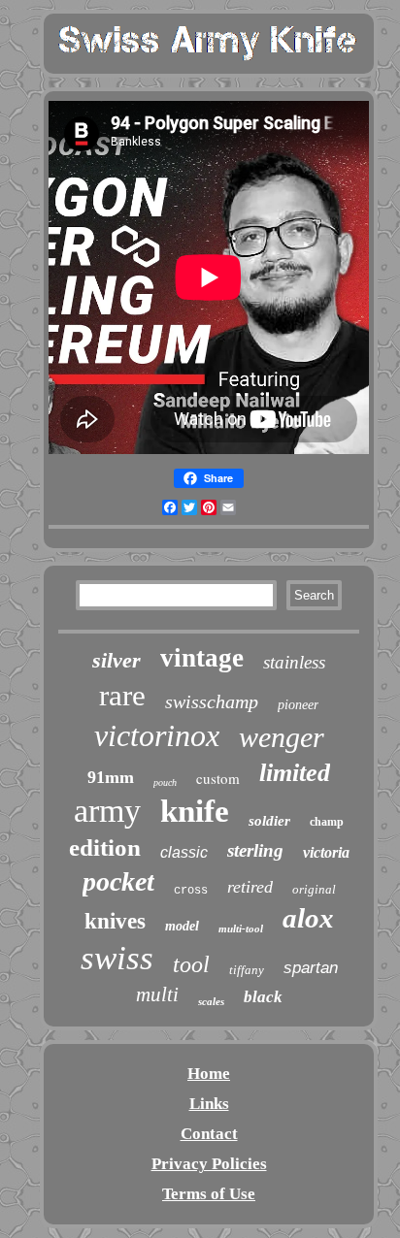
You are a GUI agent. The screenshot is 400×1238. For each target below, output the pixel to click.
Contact (209, 1133)
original (314, 889)
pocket (118, 881)
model (182, 926)
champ (327, 822)
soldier (269, 821)
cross (191, 890)
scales (211, 1001)
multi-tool (240, 928)
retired (250, 886)
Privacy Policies (209, 1164)
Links (209, 1103)
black (263, 997)
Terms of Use (208, 1194)
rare (122, 695)
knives (115, 921)
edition (105, 847)
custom (218, 778)
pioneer (298, 705)
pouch (165, 782)
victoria (326, 852)
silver (116, 660)
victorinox (156, 735)
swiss (117, 958)
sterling (255, 850)
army (107, 811)
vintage (202, 657)
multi (157, 994)
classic (184, 852)
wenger (281, 737)
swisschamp (211, 701)
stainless (294, 662)
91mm (110, 777)
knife (194, 811)
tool (191, 964)
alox (308, 917)
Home (208, 1073)
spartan (310, 968)
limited (294, 773)
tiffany (246, 969)
